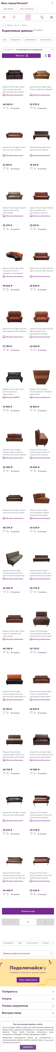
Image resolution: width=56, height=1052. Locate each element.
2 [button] (28, 922)
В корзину (15, 108)
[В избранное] (4, 109)
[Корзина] (52, 17)
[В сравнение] (8, 109)
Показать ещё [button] (28, 911)
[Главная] (28, 17)
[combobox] (34, 49)
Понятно (28, 1047)
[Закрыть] (52, 3)
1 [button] (10, 922)
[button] (8, 9)
